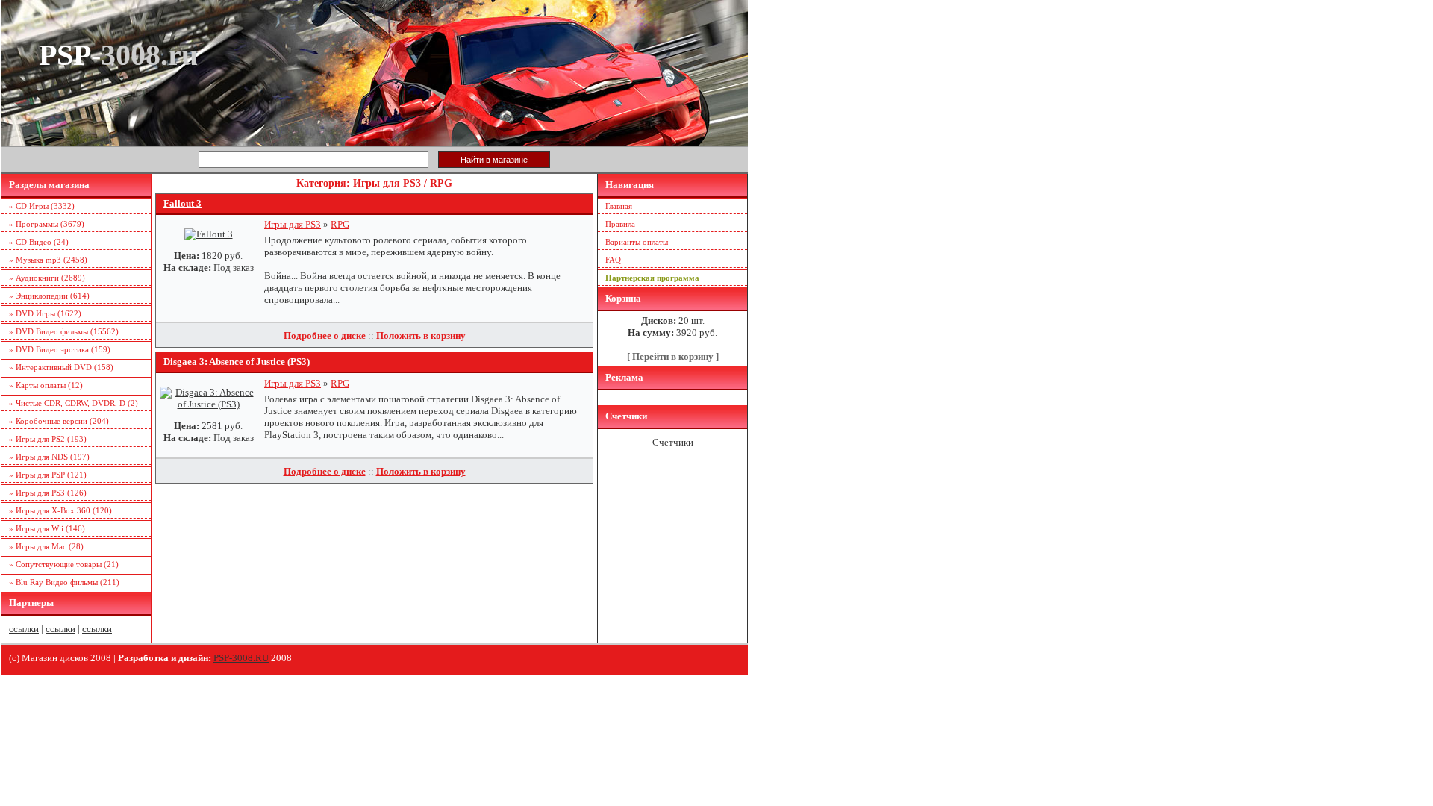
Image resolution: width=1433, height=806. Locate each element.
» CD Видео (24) (39, 241)
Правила (620, 223)
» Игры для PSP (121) (48, 474)
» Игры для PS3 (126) (48, 492)
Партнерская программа (652, 277)
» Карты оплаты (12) (46, 385)
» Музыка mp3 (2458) (48, 259)
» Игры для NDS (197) (49, 456)
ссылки (24, 628)
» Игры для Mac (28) (46, 546)
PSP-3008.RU (241, 657)
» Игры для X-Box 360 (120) (60, 510)
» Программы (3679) (46, 223)
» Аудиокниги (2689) (47, 277)
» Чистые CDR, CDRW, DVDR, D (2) (73, 403)
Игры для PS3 (292, 224)
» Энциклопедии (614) (49, 295)
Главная (618, 206)
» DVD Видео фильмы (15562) (64, 331)
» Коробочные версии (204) (59, 420)
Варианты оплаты (636, 241)
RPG (340, 224)
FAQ (613, 259)
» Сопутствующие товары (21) (64, 564)
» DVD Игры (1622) (45, 313)
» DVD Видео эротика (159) (59, 349)
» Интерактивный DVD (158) (61, 367)
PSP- (118, 55)
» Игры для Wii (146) (47, 528)
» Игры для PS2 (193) (48, 438)
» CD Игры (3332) (42, 206)
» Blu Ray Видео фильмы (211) (64, 582)
